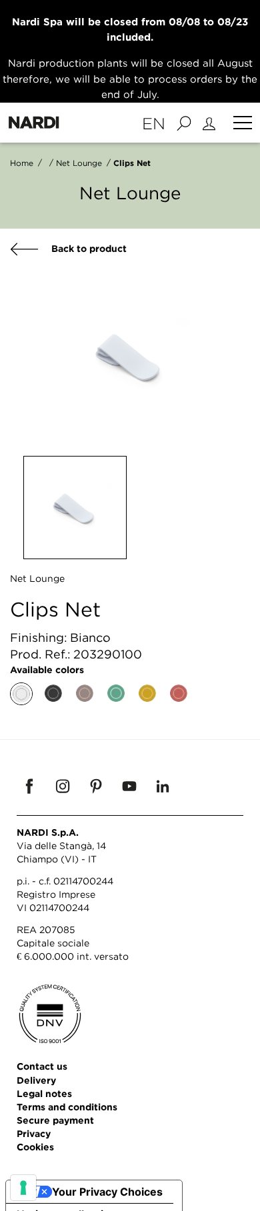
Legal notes (44, 1093)
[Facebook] (29, 785)
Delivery (36, 1080)
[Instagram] (62, 785)
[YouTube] (129, 785)
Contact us (42, 1066)
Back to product (88, 248)
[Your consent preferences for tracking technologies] (23, 1187)
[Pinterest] (96, 785)
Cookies (35, 1147)
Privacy (34, 1133)
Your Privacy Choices (107, 1191)
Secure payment (55, 1120)
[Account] (211, 123)
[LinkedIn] (162, 785)
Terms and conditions (67, 1107)
